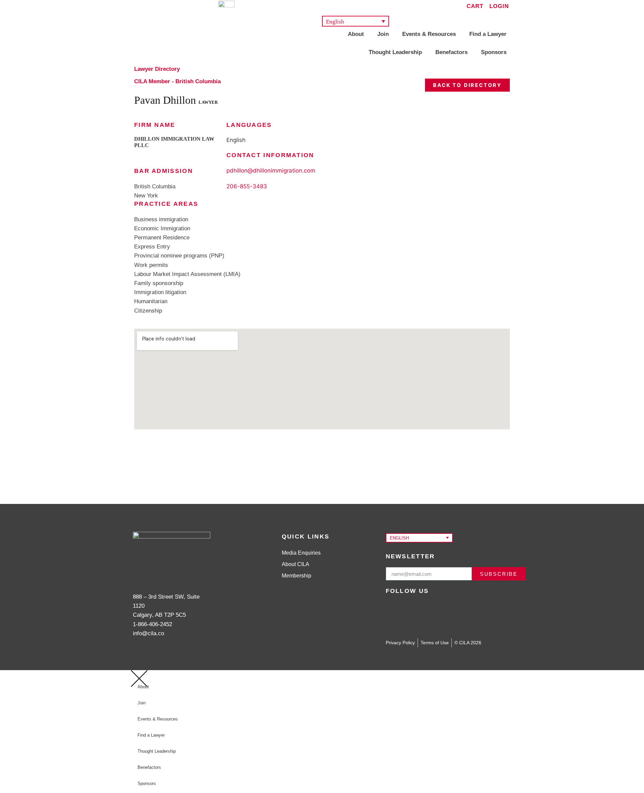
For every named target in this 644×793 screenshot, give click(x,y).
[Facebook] (469, 610)
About (356, 34)
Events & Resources (429, 34)
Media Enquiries (301, 553)
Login (499, 6)
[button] (355, 21)
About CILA (295, 564)
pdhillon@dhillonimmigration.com (270, 170)
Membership (296, 575)
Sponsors (493, 52)
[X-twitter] (394, 610)
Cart (475, 6)
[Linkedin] (419, 610)
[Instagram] (444, 610)
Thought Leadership (395, 52)
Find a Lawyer (487, 34)
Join (383, 34)
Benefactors (451, 52)
